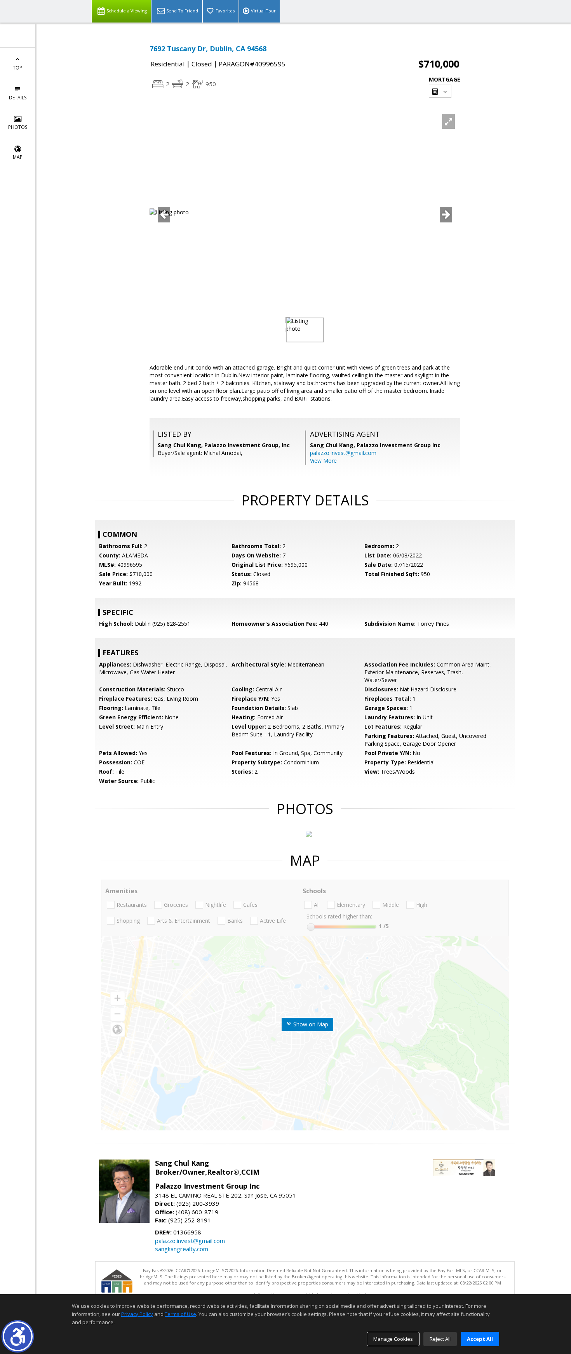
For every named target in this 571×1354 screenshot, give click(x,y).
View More (323, 460)
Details (17, 97)
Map (18, 157)
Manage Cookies (393, 1338)
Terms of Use (180, 1314)
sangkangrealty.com (181, 1249)
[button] (18, 1336)
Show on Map (310, 1024)
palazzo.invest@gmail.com (343, 453)
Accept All (480, 1338)
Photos (17, 127)
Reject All (440, 1338)
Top (17, 67)
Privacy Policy (137, 1314)
